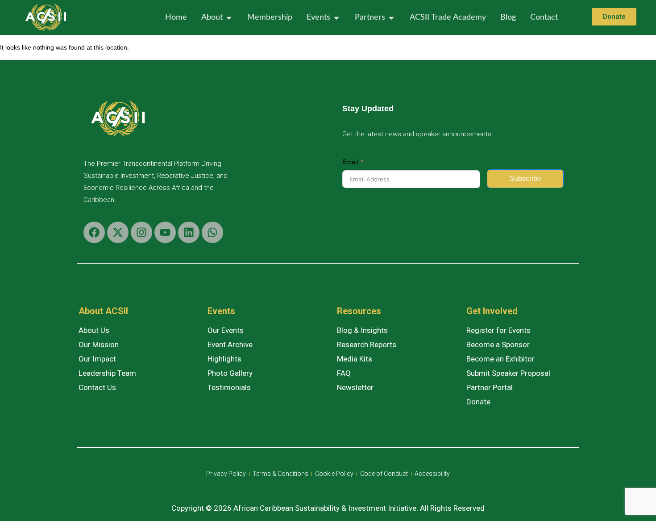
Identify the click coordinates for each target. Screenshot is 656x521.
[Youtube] (165, 232)
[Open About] (229, 18)
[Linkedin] (188, 232)
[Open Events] (336, 18)
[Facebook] (94, 232)
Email (350, 161)
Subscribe (525, 178)
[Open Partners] (391, 18)
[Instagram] (141, 232)
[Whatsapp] (212, 232)
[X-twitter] (118, 232)
